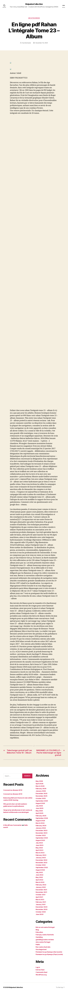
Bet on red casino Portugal (45, 927)
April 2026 (39, 783)
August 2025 (40, 803)
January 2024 (41, 828)
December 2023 (41, 830)
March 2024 (40, 823)
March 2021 (40, 899)
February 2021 (41, 902)
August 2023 (40, 840)
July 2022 (39, 872)
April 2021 (39, 897)
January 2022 (41, 887)
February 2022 (41, 885)
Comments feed (41, 972)
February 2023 (41, 855)
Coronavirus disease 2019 (12, 790)
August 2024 (40, 820)
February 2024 (41, 825)
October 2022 (41, 865)
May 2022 (39, 877)
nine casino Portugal (43, 942)
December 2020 (41, 907)
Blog (37, 930)
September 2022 (42, 867)
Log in (38, 967)
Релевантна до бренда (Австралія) (49, 952)
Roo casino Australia (43, 947)
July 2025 (39, 806)
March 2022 (40, 882)
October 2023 (41, 835)
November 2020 (41, 909)
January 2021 (41, 904)
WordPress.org (41, 975)
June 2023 (39, 845)
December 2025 (41, 793)
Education (39, 932)
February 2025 (41, 816)
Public (38, 944)
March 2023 (40, 853)
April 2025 (39, 813)
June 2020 (39, 914)
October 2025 (41, 798)
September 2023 (42, 838)
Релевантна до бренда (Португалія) (49, 954)
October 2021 (40, 894)
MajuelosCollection (34, 4)
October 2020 (41, 912)
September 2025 (42, 801)
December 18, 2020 (41, 43)
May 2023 (39, 848)
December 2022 (41, 860)
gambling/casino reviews (45, 939)
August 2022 (40, 870)
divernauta (27, 43)
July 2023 (39, 843)
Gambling (39, 937)
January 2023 (41, 857)
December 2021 (41, 890)
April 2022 (39, 880)
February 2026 (41, 788)
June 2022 (39, 875)
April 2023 (39, 850)
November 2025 (41, 796)
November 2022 (41, 862)
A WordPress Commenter (12, 825)
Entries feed (40, 970)
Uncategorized (34, 18)
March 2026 (40, 786)
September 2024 (42, 818)
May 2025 (39, 811)
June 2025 (39, 808)
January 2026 (41, 791)
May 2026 (39, 781)
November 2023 (41, 833)
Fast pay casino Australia (45, 935)
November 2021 (41, 892)
